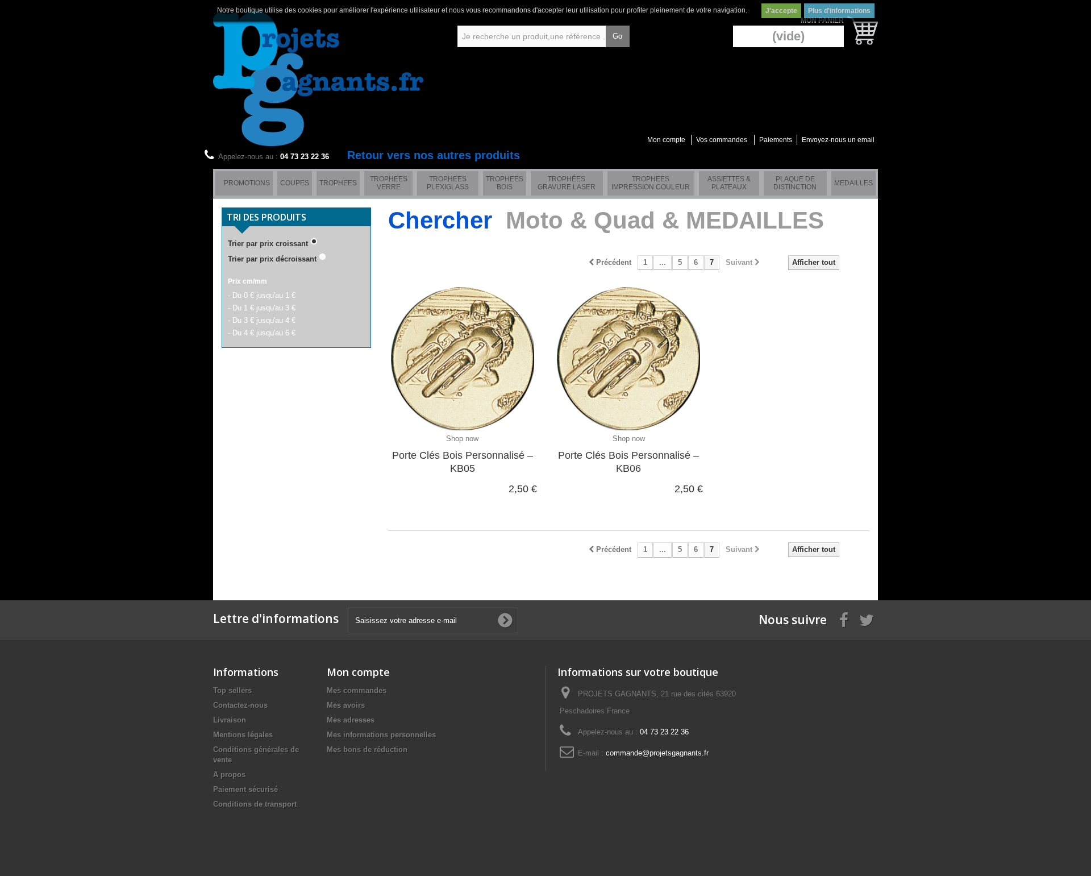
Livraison (229, 720)
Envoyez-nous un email (838, 140)
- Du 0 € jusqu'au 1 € (261, 295)
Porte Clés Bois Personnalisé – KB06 (628, 462)
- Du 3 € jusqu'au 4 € (261, 320)
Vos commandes (721, 140)
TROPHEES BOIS (504, 183)
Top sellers (232, 690)
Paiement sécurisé (245, 789)
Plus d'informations (839, 11)
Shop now (462, 438)
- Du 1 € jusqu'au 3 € (261, 308)
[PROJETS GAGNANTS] (318, 78)
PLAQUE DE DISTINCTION (795, 183)
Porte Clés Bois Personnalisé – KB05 (462, 462)
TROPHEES (338, 183)
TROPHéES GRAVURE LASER (567, 183)
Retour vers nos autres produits (433, 155)
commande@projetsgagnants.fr (657, 753)
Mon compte (666, 140)
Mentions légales (243, 734)
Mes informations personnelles (381, 734)
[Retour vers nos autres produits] (218, 183)
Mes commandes (356, 690)
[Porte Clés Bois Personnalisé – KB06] (628, 355)
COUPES (294, 183)
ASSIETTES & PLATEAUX (729, 183)
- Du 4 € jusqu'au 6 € (261, 333)
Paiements (775, 140)
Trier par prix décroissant (272, 259)
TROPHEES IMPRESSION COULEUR (650, 183)
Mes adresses (350, 720)
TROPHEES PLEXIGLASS (448, 183)
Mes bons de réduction (367, 749)
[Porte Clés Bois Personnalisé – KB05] (462, 355)
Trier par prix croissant (268, 243)
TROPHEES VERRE (388, 183)
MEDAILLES (853, 183)
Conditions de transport (255, 804)
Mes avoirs (346, 705)
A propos (229, 774)
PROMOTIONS (247, 183)
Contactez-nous (240, 705)
